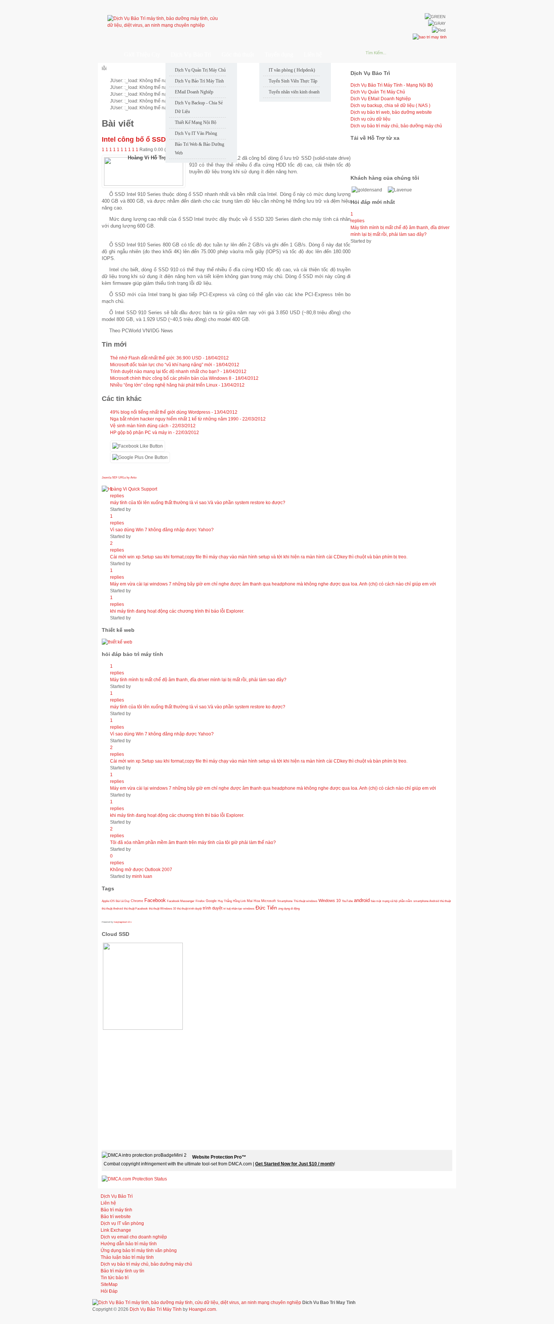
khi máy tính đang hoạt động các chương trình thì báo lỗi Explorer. (177, 611)
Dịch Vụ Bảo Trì (117, 1196)
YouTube (347, 901)
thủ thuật (445, 901)
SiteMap (109, 1284)
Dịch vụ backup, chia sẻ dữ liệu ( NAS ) (390, 105)
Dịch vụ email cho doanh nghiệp (134, 1237)
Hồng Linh (239, 901)
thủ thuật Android (112, 908)
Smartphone (284, 901)
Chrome (137, 901)
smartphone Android (426, 901)
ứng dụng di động (289, 908)
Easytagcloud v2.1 (123, 922)
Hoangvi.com (202, 1309)
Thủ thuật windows (305, 901)
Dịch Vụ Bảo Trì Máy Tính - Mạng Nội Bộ (391, 85)
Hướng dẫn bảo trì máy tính (129, 1243)
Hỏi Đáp (109, 1291)
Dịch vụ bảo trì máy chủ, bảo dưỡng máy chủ (396, 125)
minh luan (142, 876)
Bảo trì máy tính (116, 1209)
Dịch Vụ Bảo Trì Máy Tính (156, 1309)
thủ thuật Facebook (136, 908)
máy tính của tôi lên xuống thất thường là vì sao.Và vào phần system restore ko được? (197, 502)
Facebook (155, 900)
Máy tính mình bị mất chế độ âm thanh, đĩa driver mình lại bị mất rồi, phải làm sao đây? (198, 679)
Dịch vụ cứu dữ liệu (370, 119)
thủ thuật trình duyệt (189, 908)
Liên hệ (108, 1203)
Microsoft (268, 901)
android (362, 900)
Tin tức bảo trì (115, 1277)
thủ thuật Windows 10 (162, 908)
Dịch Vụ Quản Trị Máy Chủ (377, 92)
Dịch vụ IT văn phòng (122, 1223)
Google (211, 901)
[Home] (107, 54)
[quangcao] (430, 37)
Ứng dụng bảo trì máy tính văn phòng (139, 1250)
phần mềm (405, 901)
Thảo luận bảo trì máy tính (127, 1257)
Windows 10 (329, 900)
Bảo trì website (116, 1216)
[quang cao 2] (117, 642)
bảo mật (376, 901)
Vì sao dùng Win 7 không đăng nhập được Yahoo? (162, 529)
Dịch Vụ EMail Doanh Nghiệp (380, 98)
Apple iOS (108, 901)
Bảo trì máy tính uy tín (122, 1271)
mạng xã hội (390, 901)
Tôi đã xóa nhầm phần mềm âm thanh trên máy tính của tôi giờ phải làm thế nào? (193, 842)
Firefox (200, 901)
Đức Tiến (266, 908)
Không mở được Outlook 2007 (141, 869)
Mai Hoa (253, 901)
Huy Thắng (225, 901)
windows (248, 908)
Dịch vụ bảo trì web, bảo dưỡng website (391, 112)
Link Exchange (116, 1230)
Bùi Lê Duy (123, 901)
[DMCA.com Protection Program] (134, 1179)
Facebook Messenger (180, 901)
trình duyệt (212, 908)
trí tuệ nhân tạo (232, 908)
